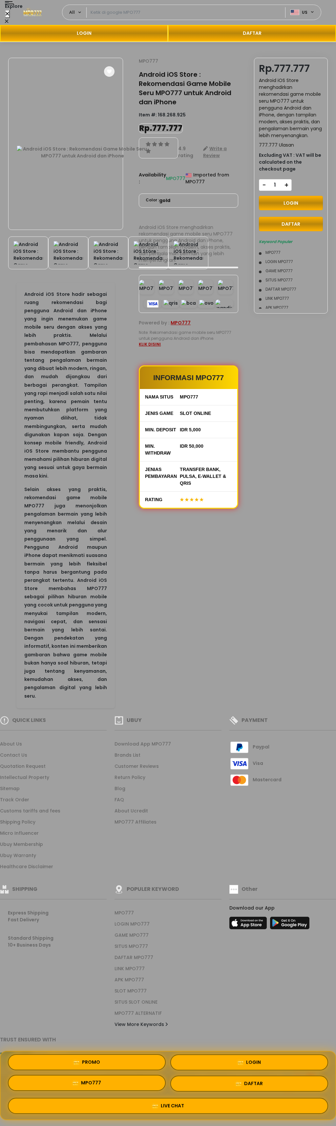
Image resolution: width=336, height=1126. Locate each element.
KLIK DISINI (150, 344)
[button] (109, 71)
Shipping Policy (17, 822)
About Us (11, 744)
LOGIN (84, 33)
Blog (120, 788)
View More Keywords (140, 1024)
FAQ (119, 799)
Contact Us (13, 755)
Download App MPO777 (143, 744)
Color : (158, 200)
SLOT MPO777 (131, 991)
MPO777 (148, 61)
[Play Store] (289, 925)
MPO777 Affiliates (136, 822)
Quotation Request (23, 766)
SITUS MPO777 (131, 946)
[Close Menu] (7, 14)
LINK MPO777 (130, 968)
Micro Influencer (19, 833)
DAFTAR (252, 33)
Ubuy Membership (21, 844)
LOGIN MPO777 (132, 924)
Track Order (14, 799)
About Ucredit (131, 811)
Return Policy (130, 777)
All (72, 12)
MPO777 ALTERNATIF (138, 1013)
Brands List (127, 755)
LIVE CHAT (172, 1103)
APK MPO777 (129, 979)
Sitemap (10, 788)
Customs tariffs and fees (30, 811)
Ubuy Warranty (18, 855)
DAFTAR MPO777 (134, 957)
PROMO (91, 1063)
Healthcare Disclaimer (26, 866)
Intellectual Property (24, 777)
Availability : (152, 178)
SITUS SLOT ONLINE (136, 1002)
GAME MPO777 (132, 935)
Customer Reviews (137, 766)
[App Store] (249, 925)
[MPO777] (32, 12)
